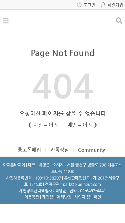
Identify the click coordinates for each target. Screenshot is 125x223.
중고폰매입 (29, 149)
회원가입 (115, 4)
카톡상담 (59, 149)
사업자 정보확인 (87, 197)
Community (91, 149)
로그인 (89, 4)
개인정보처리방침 (56, 197)
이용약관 (31, 197)
